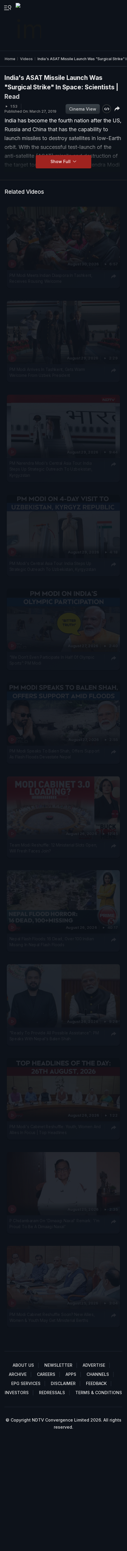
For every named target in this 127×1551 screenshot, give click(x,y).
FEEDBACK (96, 1383)
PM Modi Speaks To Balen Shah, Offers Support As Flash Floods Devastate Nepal (54, 754)
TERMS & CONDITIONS (98, 1392)
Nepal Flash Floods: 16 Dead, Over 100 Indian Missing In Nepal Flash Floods (51, 941)
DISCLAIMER (63, 1383)
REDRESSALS (52, 1392)
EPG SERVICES (25, 1383)
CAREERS (46, 1374)
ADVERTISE (94, 1365)
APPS (71, 1374)
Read (11, 96)
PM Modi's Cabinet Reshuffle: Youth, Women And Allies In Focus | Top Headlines (55, 1129)
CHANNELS (98, 1374)
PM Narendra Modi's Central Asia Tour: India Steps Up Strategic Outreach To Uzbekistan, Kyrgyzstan (50, 469)
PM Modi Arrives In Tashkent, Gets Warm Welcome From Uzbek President (47, 372)
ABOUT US (23, 1365)
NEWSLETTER (58, 1365)
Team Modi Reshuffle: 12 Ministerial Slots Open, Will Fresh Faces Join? (53, 848)
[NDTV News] (29, 25)
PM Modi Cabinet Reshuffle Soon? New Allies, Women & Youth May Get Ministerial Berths (52, 1317)
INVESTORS (17, 1392)
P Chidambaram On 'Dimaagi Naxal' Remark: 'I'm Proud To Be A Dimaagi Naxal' (54, 1223)
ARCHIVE (18, 1374)
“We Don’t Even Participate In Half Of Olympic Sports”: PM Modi (52, 660)
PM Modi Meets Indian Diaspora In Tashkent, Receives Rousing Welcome (50, 278)
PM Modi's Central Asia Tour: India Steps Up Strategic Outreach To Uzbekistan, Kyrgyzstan (52, 566)
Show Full (61, 161)
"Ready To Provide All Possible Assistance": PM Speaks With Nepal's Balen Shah (54, 1036)
